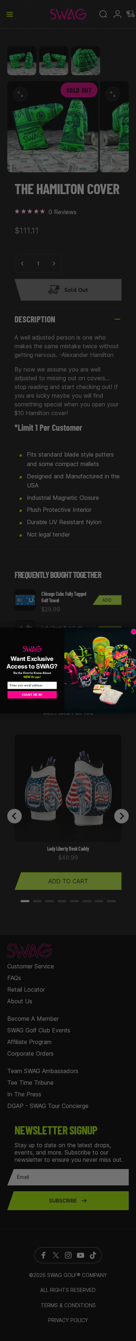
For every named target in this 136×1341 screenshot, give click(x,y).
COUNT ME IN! (32, 694)
